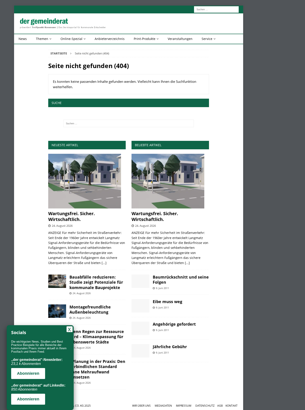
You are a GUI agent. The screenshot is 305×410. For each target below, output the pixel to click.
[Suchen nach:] (216, 9)
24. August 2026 (62, 226)
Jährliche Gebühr (170, 346)
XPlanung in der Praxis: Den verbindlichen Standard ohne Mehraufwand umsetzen (97, 369)
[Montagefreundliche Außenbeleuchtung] (57, 311)
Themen (42, 39)
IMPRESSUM (183, 406)
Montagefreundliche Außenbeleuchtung (90, 309)
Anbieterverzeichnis (110, 39)
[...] (104, 263)
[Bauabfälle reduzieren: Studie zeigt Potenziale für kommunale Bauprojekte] (57, 281)
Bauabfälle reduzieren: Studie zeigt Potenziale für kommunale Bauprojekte (96, 282)
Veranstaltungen (180, 39)
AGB (220, 406)
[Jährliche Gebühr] (140, 351)
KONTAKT (232, 406)
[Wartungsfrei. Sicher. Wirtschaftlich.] (87, 181)
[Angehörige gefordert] (140, 328)
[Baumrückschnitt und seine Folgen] (140, 281)
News (23, 39)
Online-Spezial (71, 39)
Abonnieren (28, 373)
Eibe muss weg (167, 301)
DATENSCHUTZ (205, 406)
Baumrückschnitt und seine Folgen (181, 279)
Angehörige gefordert (174, 324)
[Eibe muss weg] (140, 305)
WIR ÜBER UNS (141, 406)
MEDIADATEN (163, 406)
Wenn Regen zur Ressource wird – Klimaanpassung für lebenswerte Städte (96, 337)
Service (207, 39)
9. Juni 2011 (162, 288)
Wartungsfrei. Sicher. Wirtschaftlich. (71, 216)
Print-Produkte (144, 39)
